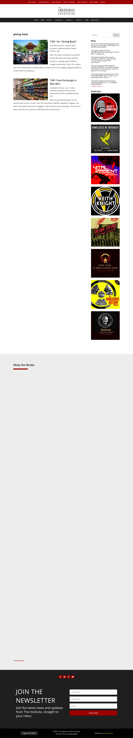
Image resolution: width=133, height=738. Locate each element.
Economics (53, 48)
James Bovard (56, 2)
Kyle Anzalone (82, 2)
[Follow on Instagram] (64, 676)
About (36, 20)
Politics (63, 93)
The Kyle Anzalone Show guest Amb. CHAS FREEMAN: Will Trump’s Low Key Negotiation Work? (105, 76)
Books (49, 20)
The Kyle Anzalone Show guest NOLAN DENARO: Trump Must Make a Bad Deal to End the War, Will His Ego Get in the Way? (105, 68)
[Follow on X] (60, 676)
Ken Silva (20, 446)
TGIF (58, 51)
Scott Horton (32, 2)
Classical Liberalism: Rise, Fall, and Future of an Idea (38, 539)
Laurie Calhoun (44, 2)
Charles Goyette (22, 639)
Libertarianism (55, 93)
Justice (73, 91)
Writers (102, 2)
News (43, 20)
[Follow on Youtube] (72, 676)
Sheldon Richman (58, 46)
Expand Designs (107, 733)
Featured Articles (64, 48)
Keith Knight (93, 2)
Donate (78, 20)
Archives (69, 20)
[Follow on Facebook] (68, 676)
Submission (95, 20)
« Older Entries (96, 86)
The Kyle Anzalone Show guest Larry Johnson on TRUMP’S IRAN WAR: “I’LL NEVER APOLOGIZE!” (105, 45)
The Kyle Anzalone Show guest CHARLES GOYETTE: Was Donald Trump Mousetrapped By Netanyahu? (103, 59)
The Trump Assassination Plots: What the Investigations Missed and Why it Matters (52, 443)
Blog (86, 20)
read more (20, 459)
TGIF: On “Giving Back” (63, 41)
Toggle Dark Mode (29, 733)
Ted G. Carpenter (69, 2)
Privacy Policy (72, 734)
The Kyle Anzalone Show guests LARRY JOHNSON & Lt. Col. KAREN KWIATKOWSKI (104, 82)
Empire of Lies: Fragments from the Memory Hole (37, 635)
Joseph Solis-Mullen (24, 542)
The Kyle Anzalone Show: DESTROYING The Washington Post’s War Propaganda (105, 52)
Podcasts (58, 20)
